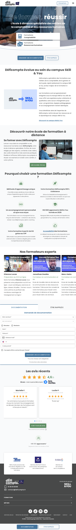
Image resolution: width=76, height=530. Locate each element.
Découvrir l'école (38, 165)
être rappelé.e (49, 527)
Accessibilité (48, 231)
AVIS (71, 515)
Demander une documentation (30, 58)
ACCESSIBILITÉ (34, 515)
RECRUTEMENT (57, 515)
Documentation (27, 527)
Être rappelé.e (52, 58)
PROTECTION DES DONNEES (22, 515)
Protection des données (38, 362)
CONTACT (65, 515)
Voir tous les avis (38, 426)
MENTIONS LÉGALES (8, 515)
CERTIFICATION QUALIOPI (45, 515)
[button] (38, 317)
